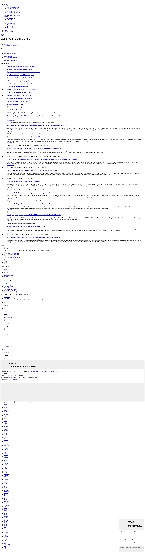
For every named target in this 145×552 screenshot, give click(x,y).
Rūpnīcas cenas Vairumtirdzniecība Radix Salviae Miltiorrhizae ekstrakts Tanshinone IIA (34, 148)
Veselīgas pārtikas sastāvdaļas (14, 15)
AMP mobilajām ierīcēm (9, 298)
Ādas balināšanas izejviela (13, 7)
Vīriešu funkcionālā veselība (13, 12)
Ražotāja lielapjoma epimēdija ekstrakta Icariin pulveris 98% (26, 226)
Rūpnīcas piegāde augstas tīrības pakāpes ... (20, 75)
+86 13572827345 (15, 253)
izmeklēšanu (10, 120)
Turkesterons (20, 299)
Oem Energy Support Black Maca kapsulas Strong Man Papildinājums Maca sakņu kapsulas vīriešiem (39, 116)
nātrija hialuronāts (12, 299)
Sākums (5, 4)
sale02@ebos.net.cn (15, 257)
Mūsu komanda (10, 27)
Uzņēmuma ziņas (11, 18)
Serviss (5, 30)
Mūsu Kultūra (10, 26)
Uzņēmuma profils (11, 23)
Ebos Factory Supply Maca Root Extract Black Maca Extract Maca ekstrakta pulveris (33, 237)
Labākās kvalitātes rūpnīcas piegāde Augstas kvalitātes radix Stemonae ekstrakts (32, 170)
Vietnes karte (7, 297)
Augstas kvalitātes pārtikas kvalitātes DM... (20, 98)
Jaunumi (6, 16)
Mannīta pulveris (35, 299)
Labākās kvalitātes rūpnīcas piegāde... (18, 81)
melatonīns (42, 299)
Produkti (6, 5)
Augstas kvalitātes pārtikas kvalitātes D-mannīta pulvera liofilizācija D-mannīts (31, 204)
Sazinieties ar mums (8, 31)
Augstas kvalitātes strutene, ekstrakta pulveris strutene (23, 181)
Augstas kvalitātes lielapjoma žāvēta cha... (20, 92)
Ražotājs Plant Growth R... (15, 104)
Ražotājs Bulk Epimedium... (15, 110)
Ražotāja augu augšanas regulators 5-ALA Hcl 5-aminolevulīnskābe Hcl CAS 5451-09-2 (34, 215)
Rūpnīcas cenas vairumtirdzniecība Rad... (19, 69)
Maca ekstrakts (27, 299)
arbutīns (5, 299)
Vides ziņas (9, 19)
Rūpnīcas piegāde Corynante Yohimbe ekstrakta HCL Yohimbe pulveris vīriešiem (32, 136)
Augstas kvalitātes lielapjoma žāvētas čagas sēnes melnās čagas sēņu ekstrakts (30, 193)
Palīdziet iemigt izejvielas (13, 8)
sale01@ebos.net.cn (15, 255)
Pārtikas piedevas (11, 11)
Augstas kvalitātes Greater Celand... (18, 86)
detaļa (14, 120)
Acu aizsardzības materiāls (13, 9)
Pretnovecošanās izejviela (13, 14)
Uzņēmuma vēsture (11, 29)
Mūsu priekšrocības (11, 24)
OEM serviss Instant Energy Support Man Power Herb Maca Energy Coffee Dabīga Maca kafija (37, 125)
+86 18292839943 (15, 254)
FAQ (5, 20)
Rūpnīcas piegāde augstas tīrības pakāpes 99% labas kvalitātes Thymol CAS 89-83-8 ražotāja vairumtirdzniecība (42, 159)
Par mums (6, 22)
